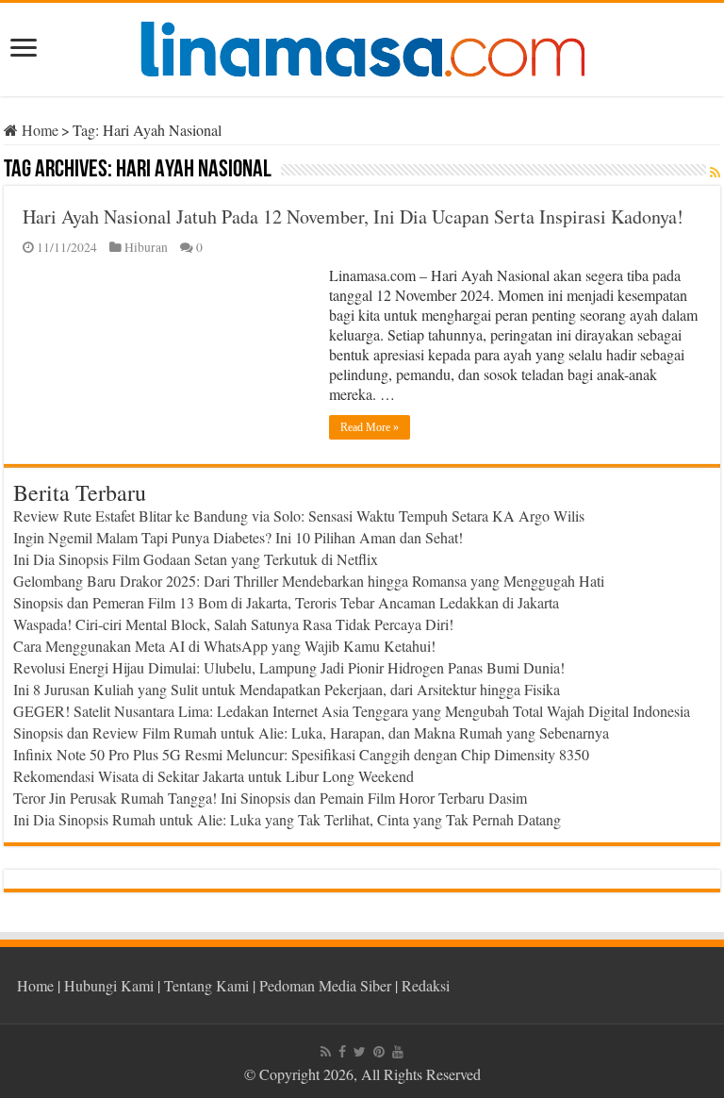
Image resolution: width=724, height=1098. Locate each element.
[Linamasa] (362, 46)
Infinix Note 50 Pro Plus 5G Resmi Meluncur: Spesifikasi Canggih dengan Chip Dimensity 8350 (301, 754)
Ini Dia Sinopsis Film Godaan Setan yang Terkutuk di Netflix (195, 559)
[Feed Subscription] (715, 172)
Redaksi (426, 985)
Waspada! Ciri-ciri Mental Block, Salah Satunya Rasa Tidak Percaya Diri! (233, 624)
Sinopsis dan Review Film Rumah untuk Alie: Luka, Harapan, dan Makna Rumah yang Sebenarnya (311, 732)
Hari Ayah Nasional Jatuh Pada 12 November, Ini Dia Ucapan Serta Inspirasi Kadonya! (353, 216)
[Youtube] (397, 1051)
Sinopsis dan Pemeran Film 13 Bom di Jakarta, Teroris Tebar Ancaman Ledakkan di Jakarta (286, 602)
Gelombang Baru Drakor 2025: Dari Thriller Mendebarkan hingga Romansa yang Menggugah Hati (308, 581)
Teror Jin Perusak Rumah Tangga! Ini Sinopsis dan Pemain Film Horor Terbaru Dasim (270, 797)
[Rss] (326, 1051)
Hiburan (146, 247)
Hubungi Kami (109, 985)
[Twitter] (360, 1051)
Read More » (369, 427)
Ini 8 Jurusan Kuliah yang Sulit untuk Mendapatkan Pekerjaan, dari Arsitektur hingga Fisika (286, 689)
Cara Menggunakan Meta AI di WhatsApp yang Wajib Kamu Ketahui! (224, 646)
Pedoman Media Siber (325, 985)
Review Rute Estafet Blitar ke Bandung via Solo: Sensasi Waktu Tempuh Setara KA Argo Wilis (298, 515)
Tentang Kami (206, 985)
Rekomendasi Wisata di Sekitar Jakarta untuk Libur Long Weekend (213, 776)
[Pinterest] (379, 1051)
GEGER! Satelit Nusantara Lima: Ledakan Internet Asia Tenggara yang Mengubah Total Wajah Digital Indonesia (351, 711)
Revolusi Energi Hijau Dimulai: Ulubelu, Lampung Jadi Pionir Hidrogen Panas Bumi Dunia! (289, 667)
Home (38, 130)
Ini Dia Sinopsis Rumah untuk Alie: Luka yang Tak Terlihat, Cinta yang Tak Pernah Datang (287, 819)
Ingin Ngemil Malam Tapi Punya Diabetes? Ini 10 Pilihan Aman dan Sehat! (238, 537)
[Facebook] (342, 1051)
